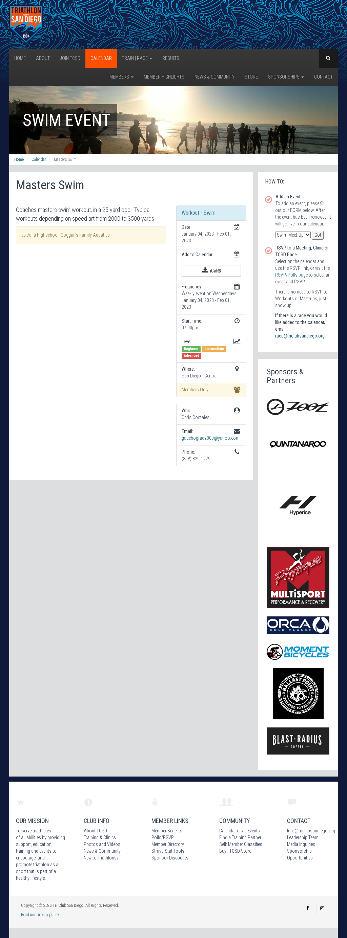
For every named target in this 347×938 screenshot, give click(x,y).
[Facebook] (307, 908)
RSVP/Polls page (291, 275)
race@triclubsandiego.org (300, 336)
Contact (323, 77)
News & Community (214, 77)
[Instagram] (322, 908)
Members (119, 77)
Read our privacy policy (40, 914)
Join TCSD (70, 58)
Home (20, 58)
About (43, 58)
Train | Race (135, 58)
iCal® (215, 271)
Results (170, 58)
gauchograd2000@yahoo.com (211, 438)
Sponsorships (284, 77)
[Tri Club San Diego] (26, 24)
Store (251, 77)
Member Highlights (164, 77)
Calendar (101, 58)
